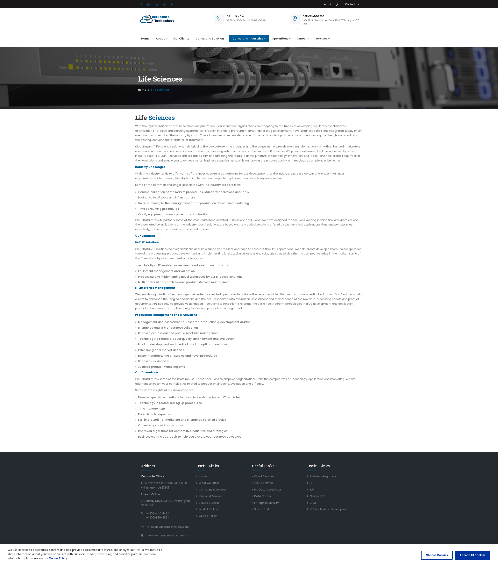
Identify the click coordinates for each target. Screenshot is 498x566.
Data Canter (262, 496)
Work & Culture (209, 509)
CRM (313, 503)
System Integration (323, 476)
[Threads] (149, 5)
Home (145, 38)
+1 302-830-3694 (257, 20)
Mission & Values (210, 496)
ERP (312, 483)
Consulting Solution (210, 38)
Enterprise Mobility (266, 503)
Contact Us (352, 4)
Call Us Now (235, 16)
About (160, 38)
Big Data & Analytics (267, 489)
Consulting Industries (247, 38)
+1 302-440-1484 (236, 20)
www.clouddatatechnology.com (167, 535)
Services (321, 38)
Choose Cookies (437, 555)
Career (302, 38)
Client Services (264, 476)
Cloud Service (263, 483)
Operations (280, 38)
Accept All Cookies (473, 555)
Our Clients (181, 38)
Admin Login (331, 4)
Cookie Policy (208, 516)
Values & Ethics (209, 503)
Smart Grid (261, 509)
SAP (312, 489)
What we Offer (209, 483)
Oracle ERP (317, 496)
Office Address (313, 16)
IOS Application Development (330, 509)
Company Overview (212, 489)
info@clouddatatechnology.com (168, 527)
